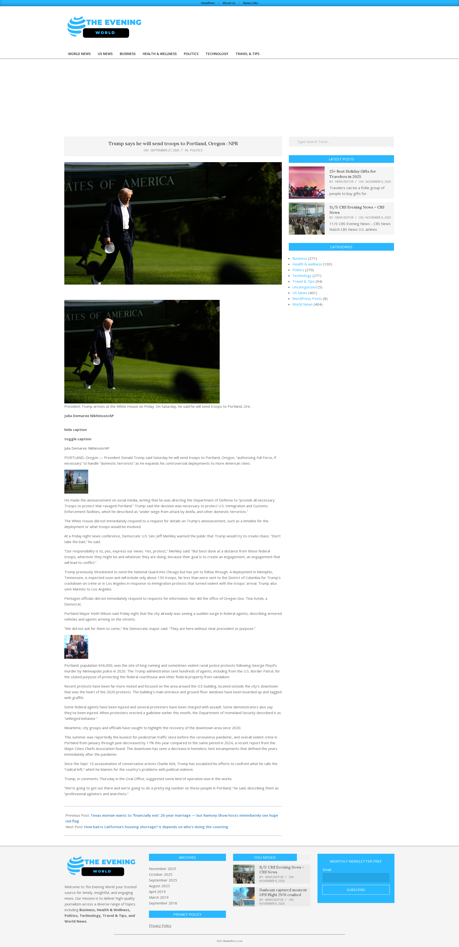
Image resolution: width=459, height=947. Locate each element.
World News (302, 304)
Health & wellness (307, 264)
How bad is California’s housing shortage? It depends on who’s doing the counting (156, 826)
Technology (301, 275)
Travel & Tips (303, 281)
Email (327, 869)
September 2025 (163, 880)
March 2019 (159, 897)
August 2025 (159, 885)
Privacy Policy (160, 925)
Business (299, 258)
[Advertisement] (229, 94)
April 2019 (157, 891)
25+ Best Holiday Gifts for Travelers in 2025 (352, 174)
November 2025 (162, 868)
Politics (196, 150)
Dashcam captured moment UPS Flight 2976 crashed (283, 892)
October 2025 (160, 874)
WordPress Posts (307, 298)
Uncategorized (304, 287)
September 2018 (163, 903)
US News (299, 292)
